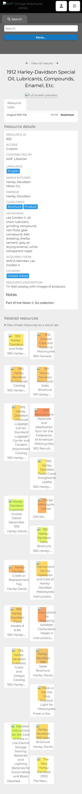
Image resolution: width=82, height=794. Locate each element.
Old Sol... (39, 517)
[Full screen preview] (41, 95)
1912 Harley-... (16, 353)
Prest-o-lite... (42, 713)
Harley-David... (17, 531)
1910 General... (43, 356)
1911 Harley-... (42, 394)
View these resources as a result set (32, 325)
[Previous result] (27, 63)
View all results (42, 63)
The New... (40, 781)
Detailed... (14, 781)
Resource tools (14, 105)
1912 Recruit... (42, 448)
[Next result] (57, 63)
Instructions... (42, 596)
